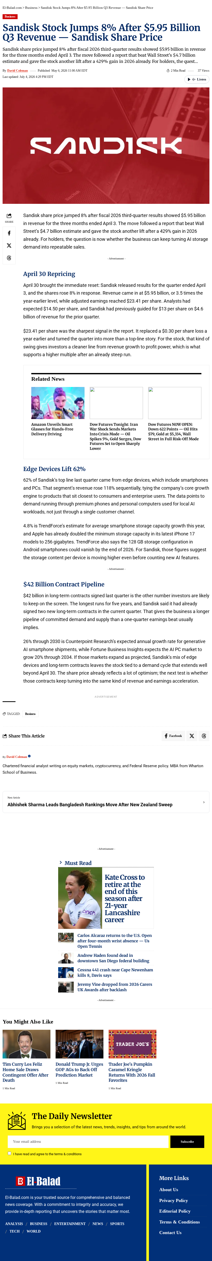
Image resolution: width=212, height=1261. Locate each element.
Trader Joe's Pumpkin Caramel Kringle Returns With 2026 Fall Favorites (132, 1072)
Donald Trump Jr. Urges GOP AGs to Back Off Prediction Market (79, 1069)
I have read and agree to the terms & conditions (47, 1154)
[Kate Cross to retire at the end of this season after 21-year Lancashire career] (80, 898)
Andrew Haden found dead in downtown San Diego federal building (113, 958)
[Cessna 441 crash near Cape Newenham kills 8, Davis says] (66, 972)
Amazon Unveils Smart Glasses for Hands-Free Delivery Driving (52, 429)
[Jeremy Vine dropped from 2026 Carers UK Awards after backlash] (66, 987)
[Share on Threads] (9, 258)
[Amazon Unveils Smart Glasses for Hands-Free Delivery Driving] (58, 403)
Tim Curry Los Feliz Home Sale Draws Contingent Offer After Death (25, 1072)
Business (31, 8)
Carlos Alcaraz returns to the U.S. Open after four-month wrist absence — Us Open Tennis (115, 941)
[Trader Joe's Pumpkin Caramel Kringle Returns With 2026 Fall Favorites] (132, 1044)
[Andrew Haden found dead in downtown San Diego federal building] (66, 958)
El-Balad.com (12, 8)
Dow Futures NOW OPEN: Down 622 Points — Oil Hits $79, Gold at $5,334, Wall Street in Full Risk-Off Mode (173, 431)
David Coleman (17, 70)
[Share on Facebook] (9, 233)
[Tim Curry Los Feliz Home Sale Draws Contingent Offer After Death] (26, 1044)
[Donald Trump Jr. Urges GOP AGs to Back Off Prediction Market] (79, 1044)
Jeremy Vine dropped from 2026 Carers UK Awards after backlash (115, 987)
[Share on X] (9, 245)
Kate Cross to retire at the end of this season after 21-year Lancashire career (125, 898)
